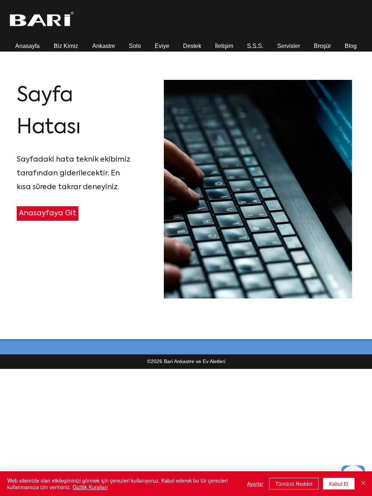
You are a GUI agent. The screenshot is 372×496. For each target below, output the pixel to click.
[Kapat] (363, 483)
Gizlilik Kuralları (90, 487)
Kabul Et (338, 483)
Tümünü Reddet (293, 483)
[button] (65, 43)
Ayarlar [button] (255, 483)
